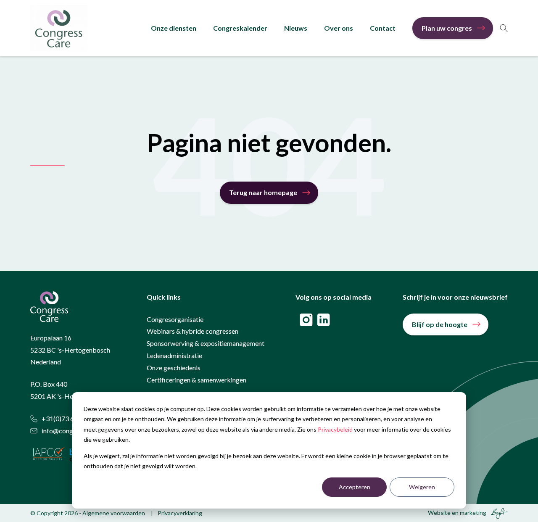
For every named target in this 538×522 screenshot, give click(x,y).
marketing (473, 512)
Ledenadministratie (174, 355)
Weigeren (422, 486)
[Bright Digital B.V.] (498, 512)
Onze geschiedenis (173, 368)
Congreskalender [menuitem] (240, 28)
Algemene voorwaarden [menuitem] (113, 513)
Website (439, 512)
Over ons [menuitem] (338, 28)
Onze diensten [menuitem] (173, 28)
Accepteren (354, 486)
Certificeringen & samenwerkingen (196, 380)
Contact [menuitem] (383, 28)
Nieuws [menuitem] (295, 28)
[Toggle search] (504, 28)
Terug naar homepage (263, 192)
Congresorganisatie (175, 319)
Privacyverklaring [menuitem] (180, 513)
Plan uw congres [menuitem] (447, 28)
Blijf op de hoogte (439, 324)
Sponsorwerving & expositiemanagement (205, 343)
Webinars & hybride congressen (192, 331)
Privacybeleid (335, 429)
